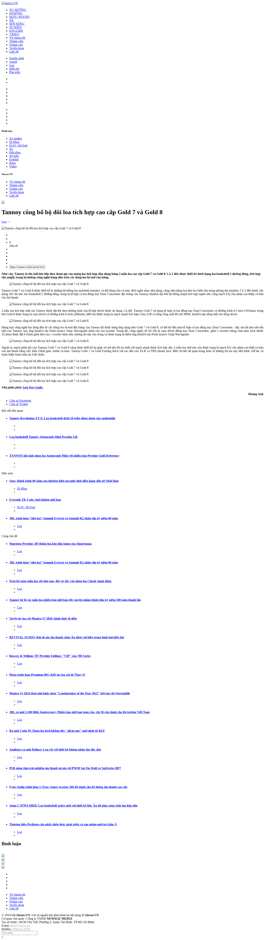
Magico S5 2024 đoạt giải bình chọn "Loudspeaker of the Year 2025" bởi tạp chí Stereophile (69, 693)
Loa (11, 65)
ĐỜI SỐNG (16, 23)
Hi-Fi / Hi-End (18, 145)
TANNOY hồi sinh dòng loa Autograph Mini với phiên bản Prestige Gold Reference (64, 455)
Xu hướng (15, 138)
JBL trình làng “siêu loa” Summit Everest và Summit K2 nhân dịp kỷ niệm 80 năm (63, 518)
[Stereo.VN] (10, 3)
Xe (11, 149)
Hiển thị (14, 68)
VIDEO (14, 34)
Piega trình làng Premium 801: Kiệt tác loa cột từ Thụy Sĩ (47, 674)
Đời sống (15, 152)
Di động (14, 142)
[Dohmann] (3, 855)
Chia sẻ (20, 400)
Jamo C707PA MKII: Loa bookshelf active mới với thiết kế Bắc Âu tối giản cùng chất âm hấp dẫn (73, 805)
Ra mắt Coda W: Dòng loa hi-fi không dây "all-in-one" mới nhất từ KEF (57, 730)
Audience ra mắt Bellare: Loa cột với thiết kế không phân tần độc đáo (55, 749)
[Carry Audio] (3, 859)
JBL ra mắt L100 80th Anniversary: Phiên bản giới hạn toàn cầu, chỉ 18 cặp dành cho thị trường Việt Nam (79, 712)
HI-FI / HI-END (19, 16)
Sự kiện (14, 156)
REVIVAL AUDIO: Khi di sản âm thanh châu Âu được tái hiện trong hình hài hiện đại (66, 637)
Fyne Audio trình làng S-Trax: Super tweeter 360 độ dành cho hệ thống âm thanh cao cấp (68, 787)
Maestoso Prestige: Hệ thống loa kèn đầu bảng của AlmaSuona (50, 543)
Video (13, 166)
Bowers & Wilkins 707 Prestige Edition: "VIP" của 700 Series (50, 656)
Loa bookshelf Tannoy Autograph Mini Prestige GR (43, 436)
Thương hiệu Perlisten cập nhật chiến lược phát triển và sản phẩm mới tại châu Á (63, 824)
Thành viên (16, 41)
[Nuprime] (3, 863)
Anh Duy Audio (33, 387)
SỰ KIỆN (15, 27)
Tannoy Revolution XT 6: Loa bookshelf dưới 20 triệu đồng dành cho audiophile (62, 418)
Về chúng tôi (17, 37)
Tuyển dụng (16, 48)
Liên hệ (14, 51)
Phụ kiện (14, 72)
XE (11, 20)
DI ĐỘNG (16, 13)
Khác (12, 163)
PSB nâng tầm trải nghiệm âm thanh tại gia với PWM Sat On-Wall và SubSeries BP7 (65, 768)
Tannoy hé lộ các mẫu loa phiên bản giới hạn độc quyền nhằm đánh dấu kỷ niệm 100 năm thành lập (75, 600)
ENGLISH (16, 30)
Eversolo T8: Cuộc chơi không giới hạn (35, 499)
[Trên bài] (3, 202)
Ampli (13, 61)
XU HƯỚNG (17, 9)
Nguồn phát (16, 58)
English (14, 159)
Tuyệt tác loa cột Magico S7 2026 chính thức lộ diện (43, 618)
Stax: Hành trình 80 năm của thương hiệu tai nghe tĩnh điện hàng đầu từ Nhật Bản (64, 481)
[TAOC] (3, 867)
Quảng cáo (16, 44)
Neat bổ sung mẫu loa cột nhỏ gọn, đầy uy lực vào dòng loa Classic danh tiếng (60, 581)
